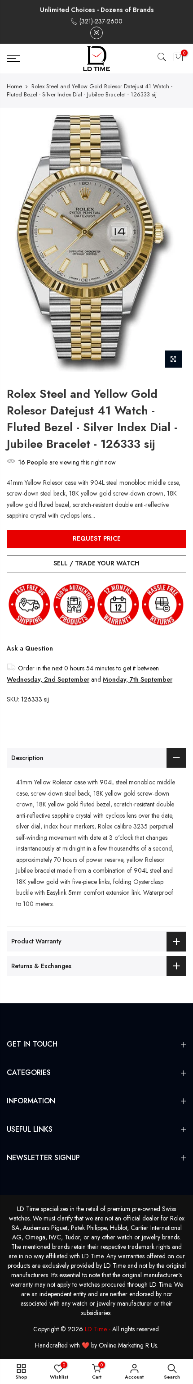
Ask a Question (30, 648)
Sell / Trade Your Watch (96, 563)
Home (14, 86)
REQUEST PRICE (97, 538)
